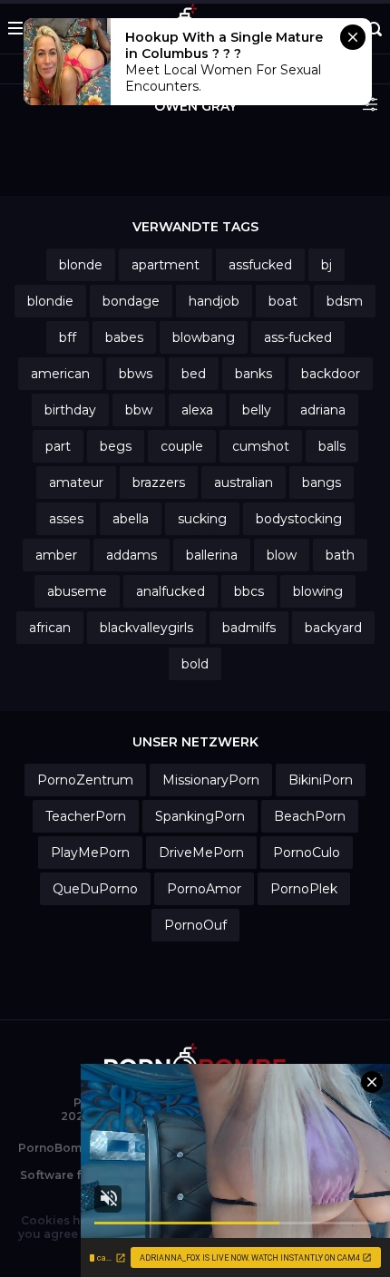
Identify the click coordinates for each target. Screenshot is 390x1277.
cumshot (260, 446)
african (50, 627)
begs (116, 446)
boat (282, 301)
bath (340, 555)
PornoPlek (303, 889)
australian (243, 482)
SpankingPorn (200, 816)
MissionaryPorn (210, 780)
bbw (138, 410)
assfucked (260, 265)
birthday (70, 410)
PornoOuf (195, 925)
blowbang (203, 337)
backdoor (330, 374)
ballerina (212, 555)
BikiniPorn (320, 780)
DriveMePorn (201, 852)
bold (195, 664)
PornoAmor (204, 889)
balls (332, 446)
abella (130, 519)
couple (182, 446)
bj (326, 265)
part (58, 446)
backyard (333, 627)
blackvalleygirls (146, 627)
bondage (131, 301)
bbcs (249, 591)
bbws (135, 374)
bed (193, 374)
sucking (202, 519)
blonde (80, 265)
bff (67, 337)
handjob (214, 301)
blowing (318, 591)
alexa (197, 410)
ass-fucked (298, 337)
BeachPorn (310, 816)
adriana (323, 410)
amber (56, 555)
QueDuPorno (95, 889)
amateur (76, 482)
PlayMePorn (90, 852)
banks (253, 374)
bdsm (345, 301)
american (60, 374)
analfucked (170, 591)
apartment (166, 265)
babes (124, 337)
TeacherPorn (85, 816)
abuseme (77, 591)
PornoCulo (306, 852)
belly (256, 410)
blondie (50, 301)
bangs (321, 482)
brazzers (158, 482)
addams (131, 555)
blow (282, 555)
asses (66, 519)
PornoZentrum (85, 780)
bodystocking (299, 519)
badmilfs (249, 627)
